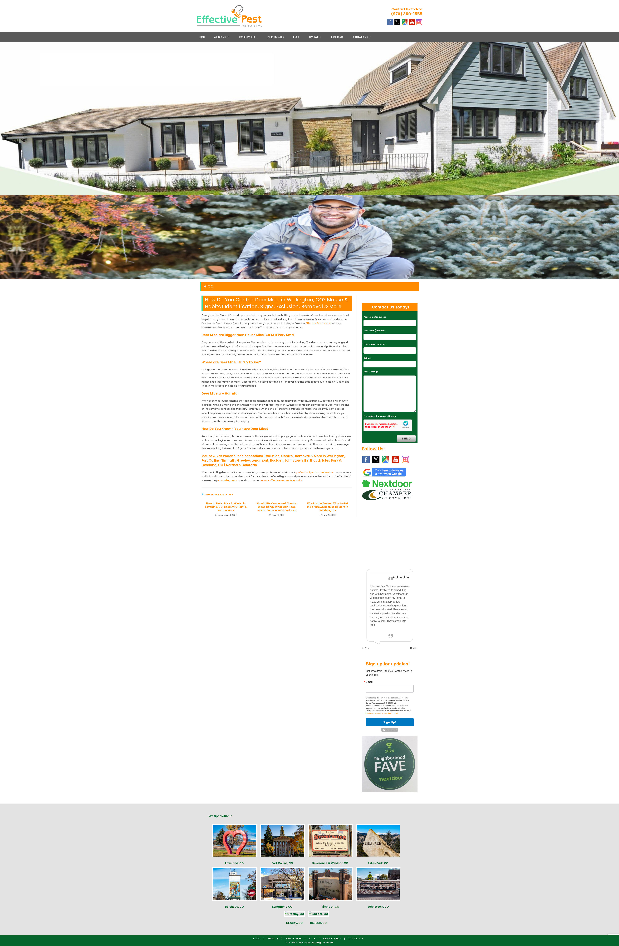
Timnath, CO (330, 907)
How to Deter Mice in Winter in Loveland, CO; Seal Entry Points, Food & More (226, 507)
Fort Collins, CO (282, 863)
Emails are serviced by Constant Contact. (382, 713)
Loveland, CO (234, 863)
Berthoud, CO (234, 907)
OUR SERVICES (293, 938)
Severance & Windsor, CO (330, 863)
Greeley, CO (294, 923)
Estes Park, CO (378, 863)
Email (369, 682)
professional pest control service (314, 472)
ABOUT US (272, 938)
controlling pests (227, 480)
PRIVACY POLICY (332, 938)
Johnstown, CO (378, 907)
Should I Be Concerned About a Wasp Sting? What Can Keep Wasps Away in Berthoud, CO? (276, 507)
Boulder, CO (318, 923)
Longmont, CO (282, 907)
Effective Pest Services (319, 323)
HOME (256, 938)
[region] (309, 237)
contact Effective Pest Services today (281, 480)
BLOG (312, 938)
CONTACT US (356, 938)
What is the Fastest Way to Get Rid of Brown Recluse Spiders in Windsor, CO (327, 507)
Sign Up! (389, 722)
